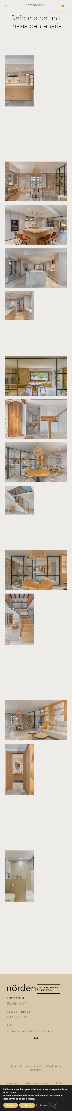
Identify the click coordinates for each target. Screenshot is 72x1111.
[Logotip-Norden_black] (36, 4)
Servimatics (36, 1070)
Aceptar (10, 1105)
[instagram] (36, 1038)
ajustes (30, 1098)
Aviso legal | (14, 1084)
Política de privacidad (37, 1084)
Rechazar (27, 1105)
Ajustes (43, 1105)
